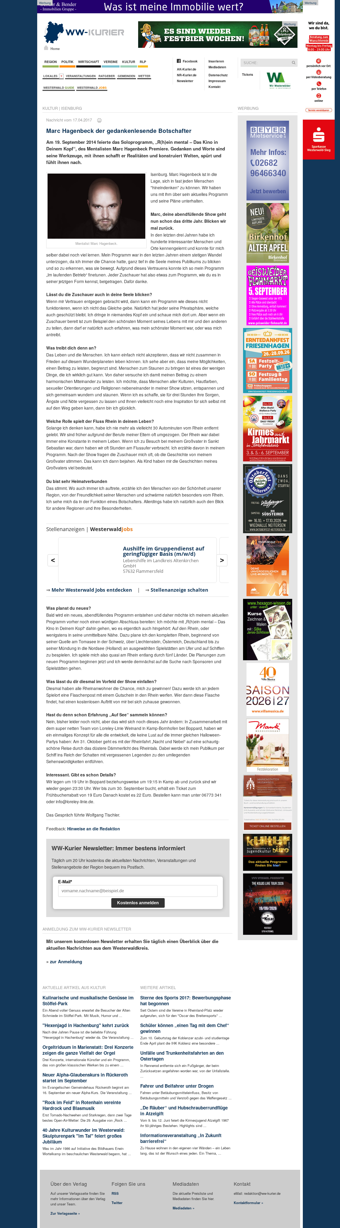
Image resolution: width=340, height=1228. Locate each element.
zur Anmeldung (66, 961)
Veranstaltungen (81, 76)
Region (51, 61)
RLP (143, 61)
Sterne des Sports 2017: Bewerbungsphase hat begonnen (185, 1000)
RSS (115, 1193)
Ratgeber (107, 76)
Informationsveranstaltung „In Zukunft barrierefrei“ (181, 1138)
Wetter (144, 76)
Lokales (51, 76)
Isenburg (71, 108)
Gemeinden (126, 76)
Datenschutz (218, 75)
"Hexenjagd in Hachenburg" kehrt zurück (85, 1025)
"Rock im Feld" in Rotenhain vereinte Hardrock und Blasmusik (81, 1105)
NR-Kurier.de (187, 75)
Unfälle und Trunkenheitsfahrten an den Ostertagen (182, 1056)
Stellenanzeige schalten (179, 590)
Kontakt (214, 86)
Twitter (117, 1202)
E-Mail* (65, 882)
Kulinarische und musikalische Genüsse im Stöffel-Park (88, 1000)
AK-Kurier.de (186, 69)
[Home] (46, 47)
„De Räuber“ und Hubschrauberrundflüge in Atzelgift (184, 1110)
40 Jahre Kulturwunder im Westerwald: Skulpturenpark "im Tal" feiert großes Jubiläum (83, 1136)
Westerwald (58, 88)
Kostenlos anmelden (138, 903)
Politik (67, 61)
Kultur (128, 61)
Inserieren (216, 61)
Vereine (110, 61)
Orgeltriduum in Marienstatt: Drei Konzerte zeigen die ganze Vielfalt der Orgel (87, 1050)
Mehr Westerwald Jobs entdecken (92, 590)
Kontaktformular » (248, 1202)
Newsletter (185, 80)
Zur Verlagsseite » (65, 1213)
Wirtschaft (88, 61)
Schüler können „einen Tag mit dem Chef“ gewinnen (184, 1028)
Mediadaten (217, 67)
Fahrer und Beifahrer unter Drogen (177, 1086)
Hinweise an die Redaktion (93, 829)
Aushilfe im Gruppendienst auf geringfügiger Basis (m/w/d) (163, 551)
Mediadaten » (183, 1207)
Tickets (247, 74)
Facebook (190, 61)
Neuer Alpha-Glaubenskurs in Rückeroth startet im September (85, 1077)
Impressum (217, 80)
